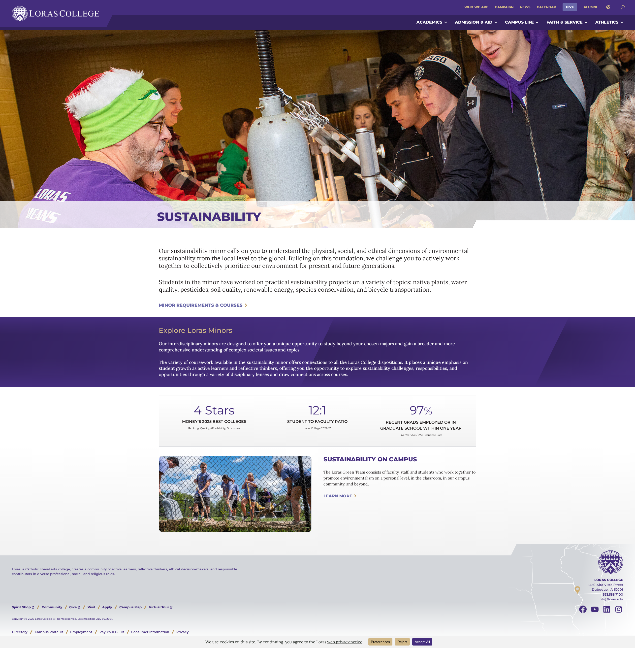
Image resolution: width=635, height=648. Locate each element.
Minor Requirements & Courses (201, 305)
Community (52, 607)
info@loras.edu (611, 599)
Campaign (504, 7)
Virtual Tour (159, 607)
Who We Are (476, 7)
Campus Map (130, 607)
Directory (20, 632)
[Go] (623, 7)
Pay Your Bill (110, 632)
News (525, 7)
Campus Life (519, 22)
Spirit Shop (21, 607)
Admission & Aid (473, 22)
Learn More (337, 496)
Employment (81, 632)
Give (570, 7)
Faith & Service (564, 22)
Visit (91, 607)
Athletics (606, 22)
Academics (429, 22)
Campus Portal (47, 632)
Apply (107, 607)
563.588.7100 (613, 594)
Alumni (590, 7)
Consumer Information (150, 632)
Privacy (182, 632)
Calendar (546, 7)
